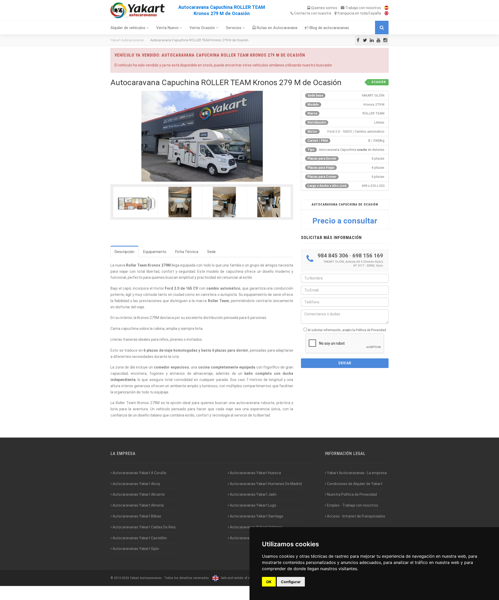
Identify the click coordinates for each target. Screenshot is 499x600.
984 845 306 (333, 256)
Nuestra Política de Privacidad (351, 494)
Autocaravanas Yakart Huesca (255, 473)
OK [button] (269, 581)
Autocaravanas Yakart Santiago (256, 516)
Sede (211, 252)
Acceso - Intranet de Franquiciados (355, 516)
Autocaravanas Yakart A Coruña (139, 473)
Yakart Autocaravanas (127, 40)
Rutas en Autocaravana (276, 27)
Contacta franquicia (337, 13)
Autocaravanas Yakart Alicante (138, 494)
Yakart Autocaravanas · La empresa (356, 473)
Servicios (234, 27)
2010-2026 (121, 578)
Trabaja (362, 8)
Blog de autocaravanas (328, 27)
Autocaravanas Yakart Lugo (252, 505)
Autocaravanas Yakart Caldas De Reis (144, 527)
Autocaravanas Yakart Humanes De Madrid (265, 484)
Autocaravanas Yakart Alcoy (136, 484)
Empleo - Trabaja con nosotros (352, 505)
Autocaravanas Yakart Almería (138, 505)
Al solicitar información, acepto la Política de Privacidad (347, 330)
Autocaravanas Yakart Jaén (253, 494)
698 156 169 (367, 256)
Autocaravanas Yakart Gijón (135, 549)
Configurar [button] (291, 581)
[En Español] (385, 8)
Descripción (124, 252)
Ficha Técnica (186, 252)
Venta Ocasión (202, 27)
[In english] (385, 13)
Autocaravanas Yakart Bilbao (136, 516)
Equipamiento (154, 252)
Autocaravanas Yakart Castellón (139, 538)
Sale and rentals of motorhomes (243, 578)
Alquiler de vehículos (128, 27)
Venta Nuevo (168, 27)
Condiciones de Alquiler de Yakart (354, 484)
